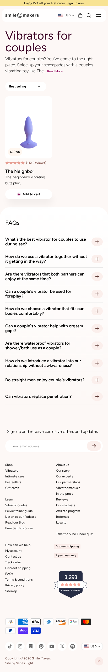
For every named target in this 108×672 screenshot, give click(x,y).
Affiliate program (68, 511)
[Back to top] (99, 661)
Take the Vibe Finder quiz (74, 534)
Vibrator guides (16, 505)
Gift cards (12, 488)
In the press (64, 493)
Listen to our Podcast (20, 517)
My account (13, 551)
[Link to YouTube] (51, 646)
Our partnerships (68, 482)
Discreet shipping (17, 568)
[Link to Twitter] (62, 646)
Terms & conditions (19, 579)
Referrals (62, 517)
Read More (55, 71)
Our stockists (65, 505)
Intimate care (14, 476)
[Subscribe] (94, 446)
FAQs (9, 574)
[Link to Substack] (30, 646)
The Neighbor (19, 171)
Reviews (62, 499)
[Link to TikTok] (9, 646)
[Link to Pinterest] (41, 646)
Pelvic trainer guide (19, 511)
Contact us (13, 556)
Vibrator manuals (68, 488)
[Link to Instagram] (20, 646)
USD (67, 15)
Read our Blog (15, 522)
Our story (62, 470)
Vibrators (11, 470)
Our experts (64, 476)
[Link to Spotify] (72, 646)
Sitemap (11, 591)
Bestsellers (13, 482)
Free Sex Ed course (19, 528)
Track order (13, 562)
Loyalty (61, 522)
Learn (9, 499)
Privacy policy (14, 585)
